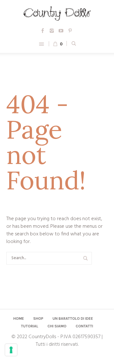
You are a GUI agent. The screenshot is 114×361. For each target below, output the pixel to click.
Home (18, 318)
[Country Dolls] (56, 13)
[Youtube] (61, 31)
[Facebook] (43, 31)
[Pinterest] (70, 31)
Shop (38, 318)
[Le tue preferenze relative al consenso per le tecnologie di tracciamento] (11, 350)
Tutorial (29, 326)
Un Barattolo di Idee (73, 318)
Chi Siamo (57, 326)
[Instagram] (52, 31)
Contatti (84, 326)
